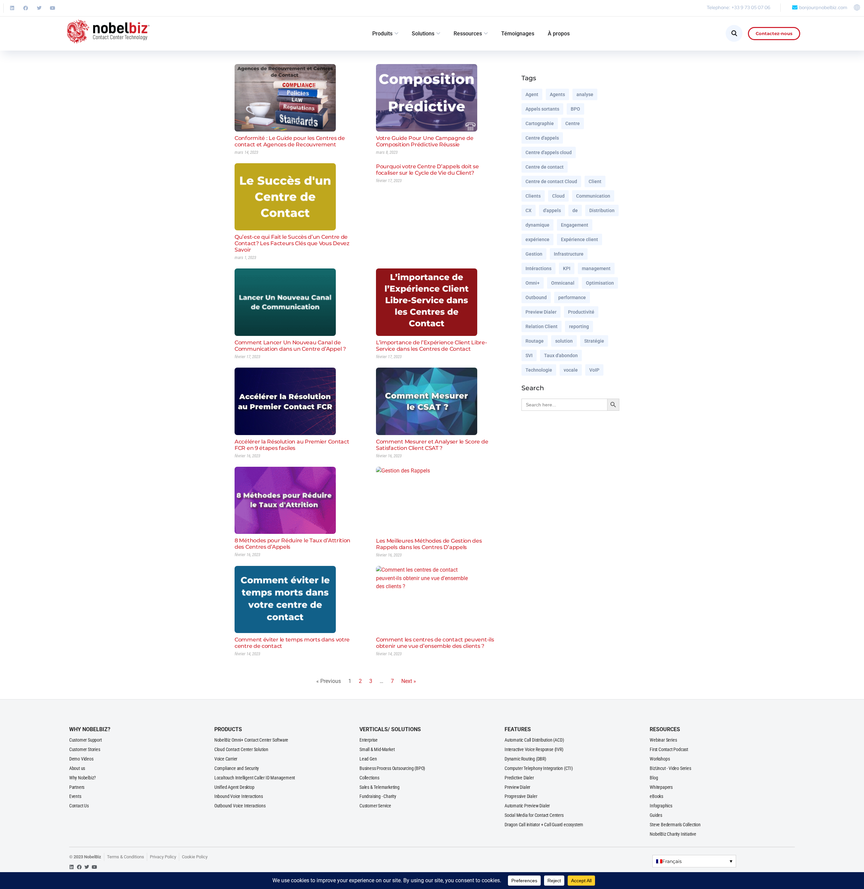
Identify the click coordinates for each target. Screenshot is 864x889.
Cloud (558, 196)
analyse (584, 94)
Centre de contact (544, 167)
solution (564, 341)
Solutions (423, 33)
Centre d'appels (542, 138)
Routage (534, 341)
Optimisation (600, 283)
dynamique (537, 225)
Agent (531, 94)
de (575, 210)
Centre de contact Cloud (551, 181)
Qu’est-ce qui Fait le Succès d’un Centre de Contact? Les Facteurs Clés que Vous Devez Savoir (292, 243)
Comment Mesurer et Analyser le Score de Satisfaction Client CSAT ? (432, 444)
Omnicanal (562, 283)
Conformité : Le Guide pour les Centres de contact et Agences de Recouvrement (290, 141)
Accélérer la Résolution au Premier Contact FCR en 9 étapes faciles (292, 444)
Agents (557, 94)
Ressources (468, 33)
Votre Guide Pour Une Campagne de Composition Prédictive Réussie (424, 141)
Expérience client (579, 239)
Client (595, 181)
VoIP (594, 370)
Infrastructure (569, 254)
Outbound (536, 297)
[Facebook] (25, 8)
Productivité (581, 312)
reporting (579, 326)
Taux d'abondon (561, 355)
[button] (694, 861)
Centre (572, 123)
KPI (566, 268)
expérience (537, 239)
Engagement (574, 225)
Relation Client (541, 326)
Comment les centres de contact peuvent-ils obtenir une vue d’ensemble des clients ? (435, 642)
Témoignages (517, 33)
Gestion (533, 254)
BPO (575, 109)
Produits (382, 33)
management (596, 268)
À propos (559, 33)
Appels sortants (542, 109)
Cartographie (539, 123)
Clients (533, 196)
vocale (571, 370)
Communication (593, 196)
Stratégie (594, 341)
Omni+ (532, 283)
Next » (408, 681)
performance (572, 297)
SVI (529, 355)
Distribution (602, 210)
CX (528, 210)
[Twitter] (39, 8)
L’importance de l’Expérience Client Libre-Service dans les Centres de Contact (431, 345)
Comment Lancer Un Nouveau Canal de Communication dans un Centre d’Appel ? (290, 345)
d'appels (552, 210)
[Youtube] (52, 8)
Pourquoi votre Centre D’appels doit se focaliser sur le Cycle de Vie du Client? (427, 169)
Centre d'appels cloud (548, 152)
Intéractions (538, 268)
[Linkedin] (12, 8)
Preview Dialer (541, 312)
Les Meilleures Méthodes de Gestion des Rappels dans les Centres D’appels (429, 544)
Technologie (538, 370)
